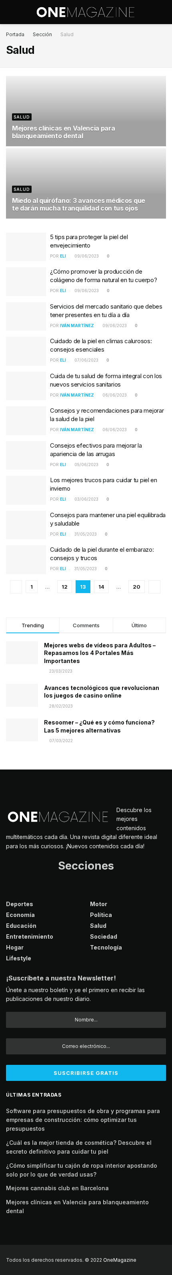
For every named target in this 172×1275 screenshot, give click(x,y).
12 (65, 586)
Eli (63, 256)
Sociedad (103, 936)
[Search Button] (162, 12)
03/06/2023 (85, 499)
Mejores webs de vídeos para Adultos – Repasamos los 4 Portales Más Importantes (100, 653)
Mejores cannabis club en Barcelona (57, 1188)
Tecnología (106, 947)
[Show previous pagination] (16, 586)
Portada (15, 34)
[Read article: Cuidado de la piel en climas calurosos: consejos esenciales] (26, 351)
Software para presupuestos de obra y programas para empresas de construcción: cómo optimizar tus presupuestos (83, 1119)
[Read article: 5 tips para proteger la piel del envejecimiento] (26, 247)
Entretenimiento (29, 936)
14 (101, 586)
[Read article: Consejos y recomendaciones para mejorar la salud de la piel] (26, 420)
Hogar (15, 947)
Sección (42, 34)
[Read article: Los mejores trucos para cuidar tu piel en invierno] (26, 490)
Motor (98, 903)
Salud (67, 34)
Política (101, 914)
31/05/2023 (85, 534)
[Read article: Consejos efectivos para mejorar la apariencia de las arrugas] (26, 455)
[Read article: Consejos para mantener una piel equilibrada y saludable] (26, 525)
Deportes (19, 903)
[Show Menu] (9, 12)
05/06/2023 (85, 464)
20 (136, 586)
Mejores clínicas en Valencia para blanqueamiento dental (63, 132)
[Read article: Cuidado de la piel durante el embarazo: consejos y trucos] (26, 559)
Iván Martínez (77, 325)
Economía (20, 914)
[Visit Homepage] (86, 12)
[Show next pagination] (154, 586)
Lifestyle (18, 958)
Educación (21, 925)
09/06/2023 (86, 256)
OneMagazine (119, 1260)
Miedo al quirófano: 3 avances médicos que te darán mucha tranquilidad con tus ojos (78, 204)
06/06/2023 (114, 395)
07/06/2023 (85, 360)
